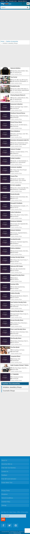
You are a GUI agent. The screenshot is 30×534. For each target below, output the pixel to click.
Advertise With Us (22, 1)
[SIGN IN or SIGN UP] (28, 3)
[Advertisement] (15, 25)
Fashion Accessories (12, 41)
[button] (26, 531)
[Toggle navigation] (23, 3)
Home (2, 41)
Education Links (13, 1)
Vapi (6, 1)
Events (2, 1)
